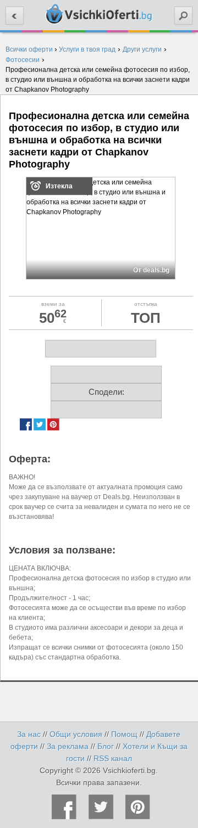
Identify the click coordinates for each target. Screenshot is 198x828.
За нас (29, 734)
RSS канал (113, 758)
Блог (105, 746)
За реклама (68, 746)
